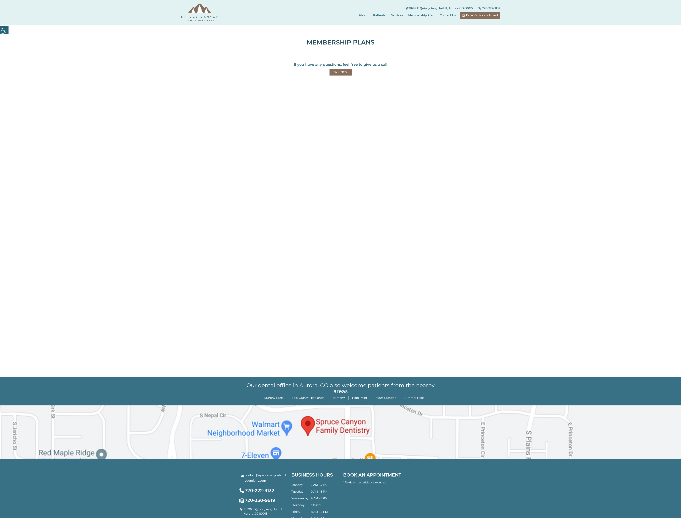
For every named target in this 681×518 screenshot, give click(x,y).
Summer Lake (414, 398)
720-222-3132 (490, 8)
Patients (379, 15)
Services (397, 15)
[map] (340, 432)
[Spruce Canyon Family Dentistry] (199, 12)
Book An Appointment (481, 15)
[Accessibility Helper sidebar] (4, 30)
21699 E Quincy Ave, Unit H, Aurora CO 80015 (440, 8)
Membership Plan (421, 15)
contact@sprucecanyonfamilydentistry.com (265, 478)
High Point (359, 398)
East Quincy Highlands (308, 398)
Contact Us (448, 15)
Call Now (340, 72)
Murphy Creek (274, 398)
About (363, 15)
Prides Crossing (386, 398)
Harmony (338, 398)
